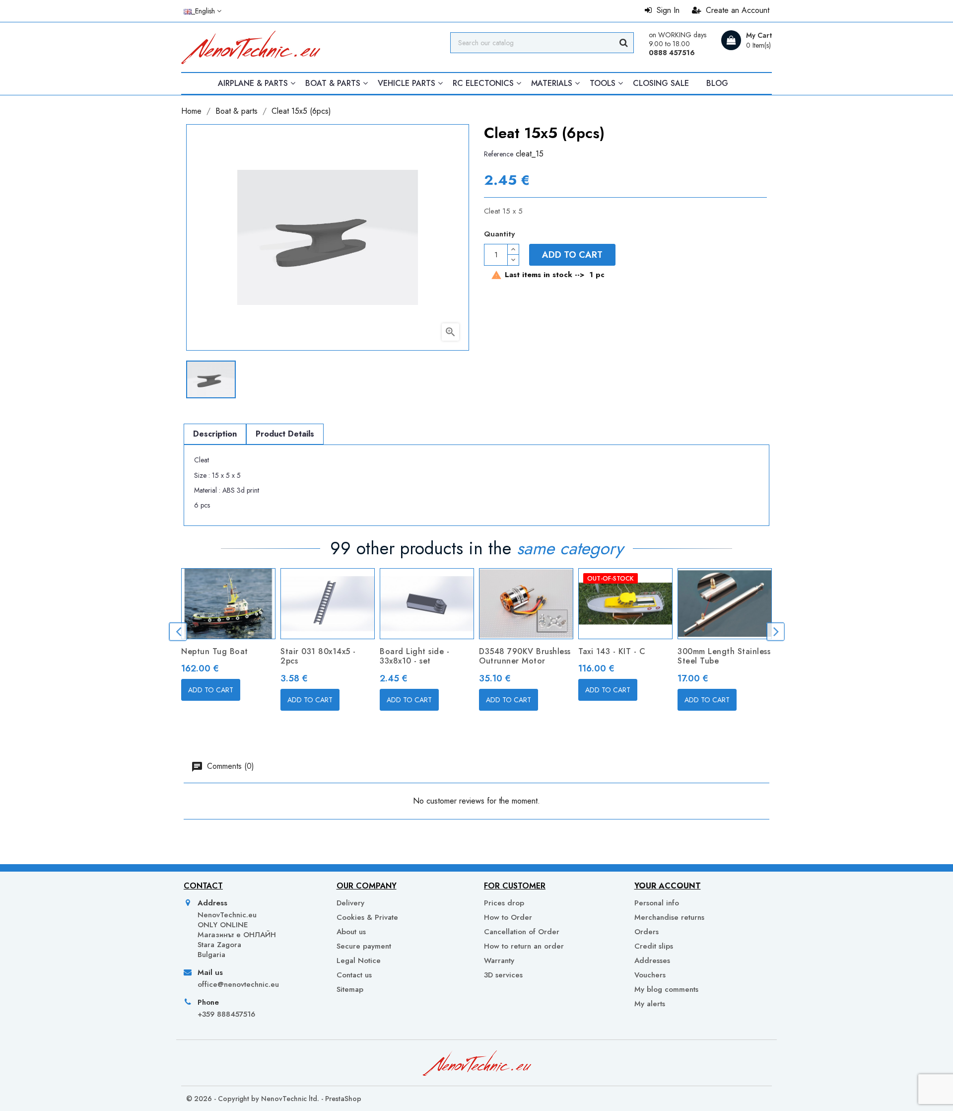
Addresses (652, 960)
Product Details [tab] (285, 434)
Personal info (656, 903)
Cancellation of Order (521, 932)
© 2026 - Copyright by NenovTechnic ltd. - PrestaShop (273, 1099)
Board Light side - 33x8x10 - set (414, 656)
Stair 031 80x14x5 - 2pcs (318, 656)
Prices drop (504, 903)
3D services (503, 975)
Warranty (499, 960)
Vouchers (650, 975)
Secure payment (364, 946)
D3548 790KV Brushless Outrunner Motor (525, 656)
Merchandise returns (669, 917)
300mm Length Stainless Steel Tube (724, 656)
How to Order (508, 917)
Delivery (350, 903)
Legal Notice (359, 960)
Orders (646, 932)
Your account (667, 885)
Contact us (354, 975)
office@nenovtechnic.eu (238, 984)
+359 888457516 (226, 1014)
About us (351, 932)
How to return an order (524, 946)
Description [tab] (215, 434)
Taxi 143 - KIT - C (611, 651)
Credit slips (653, 946)
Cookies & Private (367, 917)
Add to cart (572, 254)
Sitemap (350, 989)
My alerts (649, 1003)
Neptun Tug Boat (214, 651)
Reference (498, 154)
